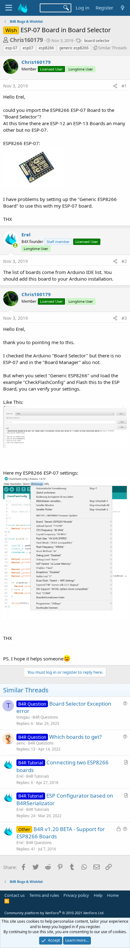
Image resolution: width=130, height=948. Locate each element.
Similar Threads (112, 48)
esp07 (28, 48)
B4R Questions (45, 717)
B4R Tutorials (37, 776)
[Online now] (15, 245)
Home (113, 895)
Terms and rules (44, 895)
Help (98, 895)
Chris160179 (26, 40)
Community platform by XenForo (54, 912)
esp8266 (46, 48)
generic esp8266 (74, 48)
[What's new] (122, 8)
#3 (124, 318)
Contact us (14, 895)
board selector (97, 40)
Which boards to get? (75, 736)
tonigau (23, 717)
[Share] (115, 86)
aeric (20, 743)
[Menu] (8, 8)
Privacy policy (76, 895)
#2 (124, 261)
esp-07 (11, 48)
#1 (124, 86)
